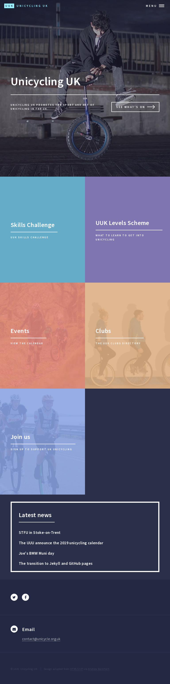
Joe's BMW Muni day (36, 553)
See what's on (130, 107)
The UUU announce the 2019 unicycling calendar (61, 542)
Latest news (35, 515)
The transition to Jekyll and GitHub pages (56, 563)
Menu (151, 6)
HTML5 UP (76, 669)
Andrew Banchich (98, 669)
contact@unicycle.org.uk (41, 639)
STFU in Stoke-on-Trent (40, 532)
